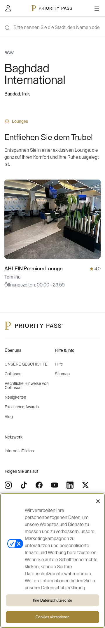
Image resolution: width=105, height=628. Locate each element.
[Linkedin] (70, 485)
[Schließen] (98, 501)
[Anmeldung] (8, 8)
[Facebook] (39, 485)
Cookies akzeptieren (52, 617)
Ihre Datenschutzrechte (52, 600)
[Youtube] (54, 485)
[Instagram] (8, 485)
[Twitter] (85, 485)
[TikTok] (23, 485)
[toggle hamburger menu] (96, 8)
